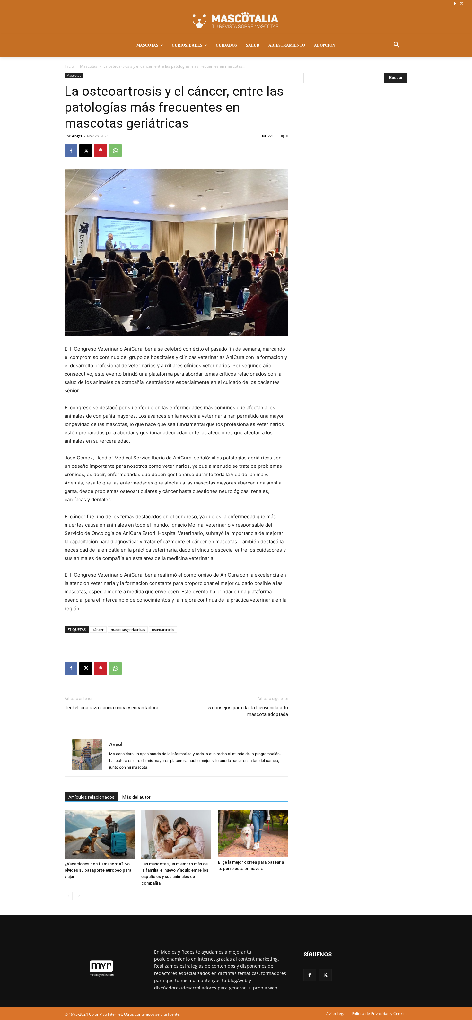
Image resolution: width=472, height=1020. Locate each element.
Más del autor (136, 797)
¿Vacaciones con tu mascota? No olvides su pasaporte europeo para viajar (98, 870)
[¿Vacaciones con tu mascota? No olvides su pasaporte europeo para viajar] (100, 834)
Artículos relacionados (91, 797)
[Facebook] (454, 4)
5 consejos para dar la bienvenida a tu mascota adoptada (248, 711)
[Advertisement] (351, 195)
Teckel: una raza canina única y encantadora (111, 708)
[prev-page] (69, 896)
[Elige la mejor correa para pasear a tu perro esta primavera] (253, 833)
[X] (462, 4)
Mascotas (88, 66)
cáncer (98, 629)
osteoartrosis (163, 629)
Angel (77, 136)
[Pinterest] (100, 150)
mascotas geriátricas (128, 629)
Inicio (69, 66)
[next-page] (79, 896)
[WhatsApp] (115, 150)
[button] (396, 45)
